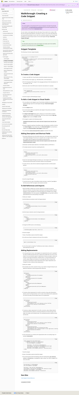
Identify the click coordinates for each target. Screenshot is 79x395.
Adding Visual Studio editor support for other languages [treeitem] (7, 136)
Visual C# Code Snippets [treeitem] (8, 64)
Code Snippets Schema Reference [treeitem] (8, 83)
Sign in (76, 1)
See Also (67, 13)
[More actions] (57, 10)
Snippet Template (69, 12)
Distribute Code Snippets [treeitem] (8, 62)
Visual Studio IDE (27, 10)
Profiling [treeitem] (3, 104)
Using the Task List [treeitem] (6, 92)
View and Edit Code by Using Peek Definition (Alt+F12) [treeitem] (8, 51)
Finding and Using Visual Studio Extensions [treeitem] (6, 23)
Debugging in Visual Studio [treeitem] (7, 102)
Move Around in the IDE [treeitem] (6, 20)
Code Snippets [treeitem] (6, 58)
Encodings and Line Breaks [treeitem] (8, 35)
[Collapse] (13, 9)
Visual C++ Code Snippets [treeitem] (8, 66)
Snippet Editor (40, 45)
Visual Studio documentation (36, 27)
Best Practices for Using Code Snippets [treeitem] (8, 78)
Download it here (38, 28)
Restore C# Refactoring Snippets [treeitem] (8, 71)
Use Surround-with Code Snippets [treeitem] (8, 74)
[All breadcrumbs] (22, 10)
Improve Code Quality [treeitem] (6, 106)
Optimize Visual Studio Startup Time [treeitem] (7, 18)
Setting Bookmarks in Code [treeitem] (8, 90)
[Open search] (74, 1)
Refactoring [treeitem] (5, 39)
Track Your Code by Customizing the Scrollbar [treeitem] (7, 47)
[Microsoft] (2, 1)
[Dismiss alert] (78, 4)
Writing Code (33, 10)
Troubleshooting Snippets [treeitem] (8, 80)
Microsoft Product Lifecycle (33, 4)
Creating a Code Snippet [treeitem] (8, 60)
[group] (40, 325)
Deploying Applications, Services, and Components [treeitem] (7, 116)
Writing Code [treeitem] (5, 31)
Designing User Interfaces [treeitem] (7, 108)
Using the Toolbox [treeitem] (6, 85)
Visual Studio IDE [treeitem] (5, 15)
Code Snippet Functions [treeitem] (8, 68)
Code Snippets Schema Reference (28, 378)
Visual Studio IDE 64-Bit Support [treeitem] (6, 119)
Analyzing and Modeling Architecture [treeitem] (6, 111)
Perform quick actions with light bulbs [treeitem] (8, 54)
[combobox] (7, 11)
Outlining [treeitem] (4, 37)
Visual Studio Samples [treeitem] (6, 122)
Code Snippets (40, 10)
